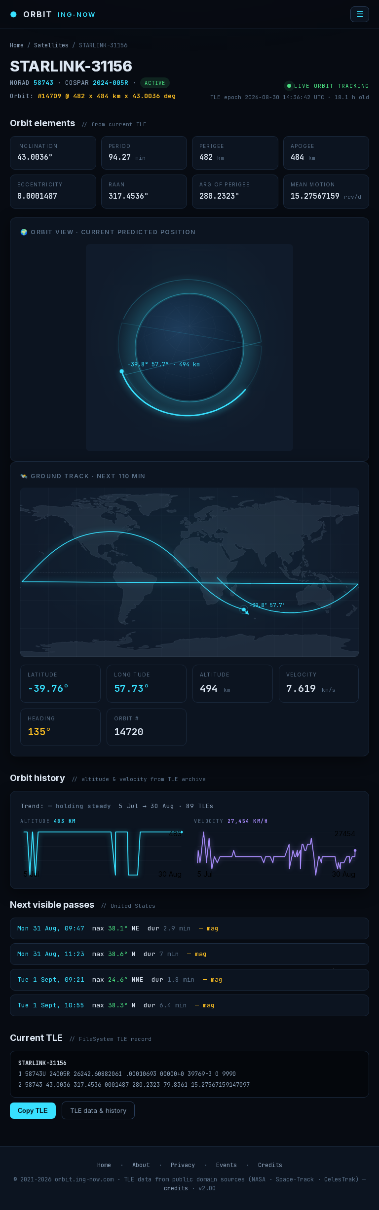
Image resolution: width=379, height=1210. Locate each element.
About (141, 1165)
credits (176, 1188)
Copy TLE (33, 1110)
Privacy (183, 1165)
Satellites (51, 45)
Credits (270, 1165)
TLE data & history (98, 1110)
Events (226, 1165)
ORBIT (53, 14)
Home (17, 45)
